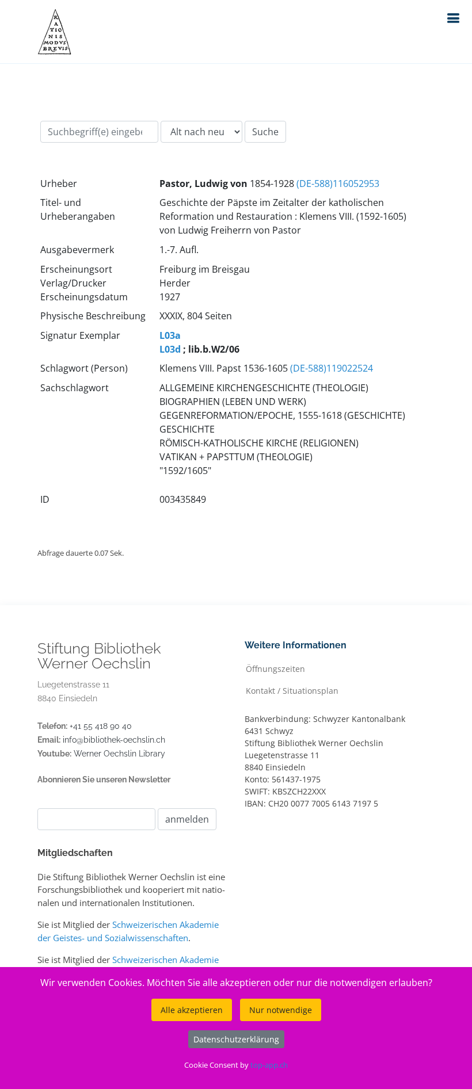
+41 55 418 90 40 (101, 726)
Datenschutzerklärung (236, 1039)
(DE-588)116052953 (337, 183)
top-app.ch (269, 1065)
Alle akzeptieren (192, 1009)
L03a (170, 335)
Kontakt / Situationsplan (292, 690)
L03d (170, 349)
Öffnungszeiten (275, 668)
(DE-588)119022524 (331, 368)
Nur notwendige (280, 1009)
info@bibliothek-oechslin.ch (114, 739)
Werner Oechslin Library (119, 753)
